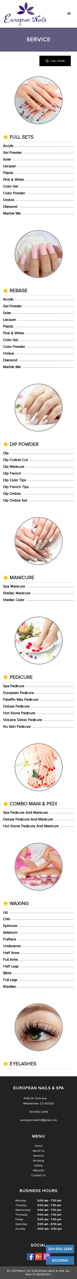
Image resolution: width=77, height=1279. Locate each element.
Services (38, 1155)
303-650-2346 (60, 1249)
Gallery (38, 1165)
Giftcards (38, 1170)
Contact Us (38, 1175)
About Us (39, 1150)
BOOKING (60, 1260)
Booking (38, 1160)
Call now (57, 61)
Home (39, 1146)
